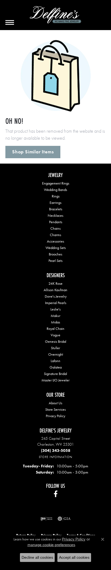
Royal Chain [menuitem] (55, 328)
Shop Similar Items (33, 152)
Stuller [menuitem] (55, 347)
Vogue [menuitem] (55, 335)
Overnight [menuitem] (55, 354)
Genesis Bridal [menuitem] (55, 341)
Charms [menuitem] (55, 234)
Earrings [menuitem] (55, 202)
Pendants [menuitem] (55, 221)
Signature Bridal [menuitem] (55, 373)
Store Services (55, 409)
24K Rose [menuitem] (55, 283)
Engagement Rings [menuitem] (55, 183)
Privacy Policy (55, 415)
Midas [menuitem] (55, 322)
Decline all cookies (37, 557)
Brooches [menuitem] (55, 254)
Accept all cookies (74, 557)
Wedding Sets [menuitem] (56, 247)
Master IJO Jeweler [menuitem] (55, 380)
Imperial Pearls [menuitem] (55, 302)
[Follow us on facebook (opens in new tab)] (56, 494)
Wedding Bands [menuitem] (55, 189)
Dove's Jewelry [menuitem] (56, 296)
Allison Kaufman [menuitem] (55, 289)
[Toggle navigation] (9, 22)
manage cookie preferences (51, 545)
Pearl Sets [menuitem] (55, 260)
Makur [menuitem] (55, 315)
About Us (55, 403)
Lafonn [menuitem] (55, 360)
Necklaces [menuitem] (55, 215)
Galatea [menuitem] (56, 367)
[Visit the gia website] (64, 519)
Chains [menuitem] (55, 228)
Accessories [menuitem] (55, 241)
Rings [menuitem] (56, 196)
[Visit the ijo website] (46, 519)
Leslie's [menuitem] (55, 309)
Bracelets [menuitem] (55, 209)
